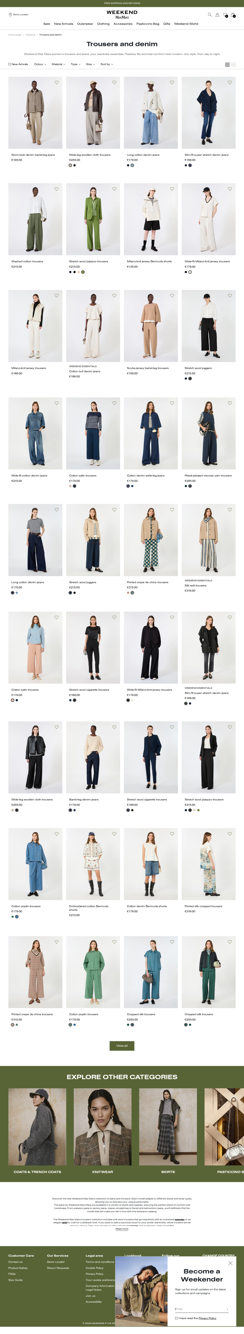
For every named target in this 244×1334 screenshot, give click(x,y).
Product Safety (18, 1268)
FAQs (12, 1274)
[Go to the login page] (217, 15)
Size (89, 64)
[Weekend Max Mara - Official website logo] (122, 14)
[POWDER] (79, 272)
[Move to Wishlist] (57, 82)
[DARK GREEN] (132, 593)
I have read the (197, 1318)
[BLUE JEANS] (132, 165)
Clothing (30, 35)
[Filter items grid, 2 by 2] (233, 65)
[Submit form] (227, 1310)
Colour (38, 64)
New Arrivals (20, 64)
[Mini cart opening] (237, 14)
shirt (64, 1223)
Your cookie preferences (102, 1280)
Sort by (105, 64)
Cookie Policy (95, 1268)
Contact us (15, 1262)
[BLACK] (74, 165)
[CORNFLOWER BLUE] (17, 917)
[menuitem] (48, 26)
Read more (122, 1229)
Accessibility (94, 1302)
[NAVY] (128, 165)
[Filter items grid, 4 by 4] (227, 65)
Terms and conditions (100, 1262)
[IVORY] (190, 272)
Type (74, 64)
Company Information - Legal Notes (101, 1288)
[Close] (230, 1263)
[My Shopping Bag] (233, 15)
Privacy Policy (95, 1274)
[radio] (70, 165)
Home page (15, 35)
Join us (90, 1296)
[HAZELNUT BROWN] (70, 165)
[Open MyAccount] (221, 14)
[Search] (210, 15)
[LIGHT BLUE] (132, 1025)
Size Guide (15, 1280)
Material (57, 64)
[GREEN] (83, 272)
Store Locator (56, 1262)
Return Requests (58, 1268)
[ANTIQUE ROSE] (70, 486)
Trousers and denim (50, 35)
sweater (180, 1220)
